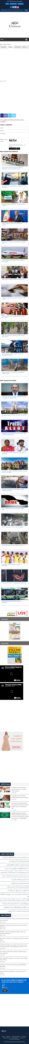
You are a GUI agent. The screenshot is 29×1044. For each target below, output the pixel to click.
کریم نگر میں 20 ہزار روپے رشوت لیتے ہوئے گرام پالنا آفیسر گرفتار (18, 891)
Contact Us (22, 1037)
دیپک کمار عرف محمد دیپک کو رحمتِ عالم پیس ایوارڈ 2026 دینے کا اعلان (17, 865)
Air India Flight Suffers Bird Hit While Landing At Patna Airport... (13, 261)
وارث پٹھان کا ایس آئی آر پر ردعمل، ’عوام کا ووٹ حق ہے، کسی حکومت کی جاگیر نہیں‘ (15, 904)
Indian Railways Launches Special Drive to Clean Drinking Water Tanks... (13, 354)
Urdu (7, 3)
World (4, 44)
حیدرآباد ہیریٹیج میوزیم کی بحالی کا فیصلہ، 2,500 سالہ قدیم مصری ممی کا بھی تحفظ (16, 907)
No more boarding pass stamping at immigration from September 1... (14, 186)
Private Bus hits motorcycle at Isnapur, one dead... (13, 545)
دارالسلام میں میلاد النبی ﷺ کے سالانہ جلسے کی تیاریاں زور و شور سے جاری (17, 869)
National (8, 44)
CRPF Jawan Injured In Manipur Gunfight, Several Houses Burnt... (13, 336)
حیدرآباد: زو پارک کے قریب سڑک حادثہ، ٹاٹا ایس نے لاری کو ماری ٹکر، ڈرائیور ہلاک (15, 876)
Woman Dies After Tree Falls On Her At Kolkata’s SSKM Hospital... (13, 373)
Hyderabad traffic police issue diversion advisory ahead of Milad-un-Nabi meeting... (14, 434)
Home (1, 44)
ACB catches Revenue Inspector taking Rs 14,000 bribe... (13, 509)
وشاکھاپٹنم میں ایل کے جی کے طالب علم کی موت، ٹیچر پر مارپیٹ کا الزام (18, 887)
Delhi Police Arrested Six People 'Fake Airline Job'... (13, 279)
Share (5, 115)
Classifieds (20, 3)
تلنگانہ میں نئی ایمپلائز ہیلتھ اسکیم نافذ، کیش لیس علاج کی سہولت (19, 861)
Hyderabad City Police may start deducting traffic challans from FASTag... (13, 490)
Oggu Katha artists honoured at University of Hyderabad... (12, 565)
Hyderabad (3, 47)
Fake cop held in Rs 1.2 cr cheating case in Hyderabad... (14, 582)
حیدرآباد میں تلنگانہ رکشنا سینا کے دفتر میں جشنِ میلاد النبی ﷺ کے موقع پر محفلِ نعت (15, 858)
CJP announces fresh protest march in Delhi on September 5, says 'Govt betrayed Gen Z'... (12, 168)
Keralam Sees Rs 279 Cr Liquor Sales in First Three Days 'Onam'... (13, 317)
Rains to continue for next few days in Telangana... (13, 527)
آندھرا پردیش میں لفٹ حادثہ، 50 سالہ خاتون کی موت (20, 880)
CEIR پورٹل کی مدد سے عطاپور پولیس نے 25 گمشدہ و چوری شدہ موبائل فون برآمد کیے (14, 900)
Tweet (13, 115)
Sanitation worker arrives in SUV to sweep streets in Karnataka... (13, 205)
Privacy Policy (15, 1037)
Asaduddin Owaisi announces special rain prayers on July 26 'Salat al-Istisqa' (19, 789)
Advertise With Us (16, 1036)
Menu (2, 39)
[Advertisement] (14, 16)
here (23, 145)
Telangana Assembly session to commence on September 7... (14, 415)
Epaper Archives (6, 1037)
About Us (8, 1036)
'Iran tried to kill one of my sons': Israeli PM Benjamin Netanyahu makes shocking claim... (14, 397)
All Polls (23, 1036)
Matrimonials (13, 3)
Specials (24, 47)
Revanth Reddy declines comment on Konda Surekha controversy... (13, 453)
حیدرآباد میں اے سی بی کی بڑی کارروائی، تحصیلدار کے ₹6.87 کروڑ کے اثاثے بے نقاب (15, 872)
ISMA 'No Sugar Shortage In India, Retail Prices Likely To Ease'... (14, 298)
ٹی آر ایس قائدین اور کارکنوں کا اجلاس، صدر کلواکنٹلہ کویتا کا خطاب (18, 911)
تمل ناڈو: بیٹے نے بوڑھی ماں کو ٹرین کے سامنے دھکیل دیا (20, 883)
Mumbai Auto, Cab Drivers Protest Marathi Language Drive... (14, 242)
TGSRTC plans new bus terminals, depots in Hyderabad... (11, 602)
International (17, 47)
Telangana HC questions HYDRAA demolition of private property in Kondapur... (14, 471)
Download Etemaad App (14, 1039)
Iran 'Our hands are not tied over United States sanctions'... (12, 224)
